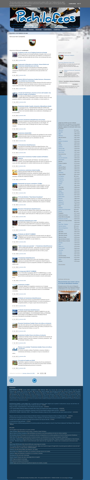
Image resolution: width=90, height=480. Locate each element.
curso (32, 392)
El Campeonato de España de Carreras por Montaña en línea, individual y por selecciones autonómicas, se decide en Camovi (37, 417)
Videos (69, 392)
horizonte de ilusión (27, 391)
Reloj (60, 222)
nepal (75, 397)
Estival (21, 394)
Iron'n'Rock (52, 397)
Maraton (39, 395)
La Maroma (61, 180)
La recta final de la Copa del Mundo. (17, 421)
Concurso (39, 397)
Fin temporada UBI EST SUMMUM (27, 271)
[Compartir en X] (43, 373)
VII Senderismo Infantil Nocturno (26, 145)
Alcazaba (61, 131)
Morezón (61, 198)
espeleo (12, 395)
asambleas (62, 392)
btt (23, 397)
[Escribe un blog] (42, 373)
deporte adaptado (45, 391)
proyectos (22, 395)
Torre (62, 248)
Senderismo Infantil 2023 (24, 133)
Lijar (59, 185)
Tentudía (60, 242)
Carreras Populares (68, 391)
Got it (79, 3)
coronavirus (77, 398)
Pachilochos (69, 395)
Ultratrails (61, 394)
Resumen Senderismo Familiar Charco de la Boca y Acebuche (34, 323)
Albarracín (61, 130)
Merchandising (12, 397)
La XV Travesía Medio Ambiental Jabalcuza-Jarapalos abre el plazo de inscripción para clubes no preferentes (33, 408)
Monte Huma (61, 196)
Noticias (43, 390)
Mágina (60, 191)
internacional (73, 394)
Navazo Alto (61, 204)
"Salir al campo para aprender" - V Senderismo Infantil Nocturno (35, 246)
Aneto (60, 139)
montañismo (33, 390)
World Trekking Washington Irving (50, 394)
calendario (27, 394)
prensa (57, 395)
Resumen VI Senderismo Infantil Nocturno (29, 208)
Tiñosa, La (61, 246)
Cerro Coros (61, 152)
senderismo (60, 389)
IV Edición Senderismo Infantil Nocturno (29, 310)
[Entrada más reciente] (11, 382)
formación (28, 397)
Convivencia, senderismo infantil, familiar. (29, 170)
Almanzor (61, 135)
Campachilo (62, 395)
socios (25, 390)
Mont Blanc (61, 192)
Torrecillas (61, 250)
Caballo (60, 144)
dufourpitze (69, 397)
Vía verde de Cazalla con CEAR (26, 360)
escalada (52, 395)
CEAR (40, 398)
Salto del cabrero (62, 226)
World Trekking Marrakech (22, 392)
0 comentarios (20, 60)
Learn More (72, 3)
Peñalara (61, 207)
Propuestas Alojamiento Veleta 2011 (66, 62)
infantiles (19, 391)
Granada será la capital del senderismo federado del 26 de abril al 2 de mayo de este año (29, 419)
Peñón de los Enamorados (64, 209)
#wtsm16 (28, 395)
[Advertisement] (69, 313)
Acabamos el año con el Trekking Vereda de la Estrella (32, 52)
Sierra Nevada (52, 389)
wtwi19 (36, 398)
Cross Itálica (76, 395)
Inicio (17, 30)
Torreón (60, 252)
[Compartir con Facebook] (45, 373)
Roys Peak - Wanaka (63, 224)
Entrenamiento (46, 397)
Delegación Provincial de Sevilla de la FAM (55, 398)
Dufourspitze (61, 159)
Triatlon (26, 398)
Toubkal (60, 253)
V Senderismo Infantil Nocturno (26, 257)
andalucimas (45, 395)
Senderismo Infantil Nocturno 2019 (27, 220)
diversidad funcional (56, 391)
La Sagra (61, 181)
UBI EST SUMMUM (53, 392)
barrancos (67, 394)
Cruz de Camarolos (63, 157)
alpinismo (44, 392)
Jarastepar (61, 172)
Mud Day (66, 398)
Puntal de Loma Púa (63, 218)
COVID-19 (34, 397)
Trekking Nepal (21, 398)
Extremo (79, 397)
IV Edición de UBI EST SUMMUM (26, 234)
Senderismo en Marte (23, 284)
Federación (34, 395)
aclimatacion (14, 394)
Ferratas (37, 391)
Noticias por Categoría (69, 55)
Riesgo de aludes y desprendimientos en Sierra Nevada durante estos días (26, 406)
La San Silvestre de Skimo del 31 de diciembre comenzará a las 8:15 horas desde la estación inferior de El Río (34, 410)
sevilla (17, 395)
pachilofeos (13, 390)
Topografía (64, 397)
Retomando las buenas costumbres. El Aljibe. (30, 183)
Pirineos (58, 397)
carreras (32, 394)
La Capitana (61, 176)
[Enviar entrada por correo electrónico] (38, 373)
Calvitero (61, 146)
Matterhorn (38, 394)
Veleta (60, 259)
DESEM (44, 398)
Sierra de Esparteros (63, 228)
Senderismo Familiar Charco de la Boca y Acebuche (32, 335)
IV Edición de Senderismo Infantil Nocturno (29, 298)
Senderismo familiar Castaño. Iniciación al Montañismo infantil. (34, 106)
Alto (61, 148)
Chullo (60, 155)
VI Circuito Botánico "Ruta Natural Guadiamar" (30, 197)
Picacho (60, 211)
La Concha (61, 178)
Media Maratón (14, 398)
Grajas (60, 165)
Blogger (71, 477)
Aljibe (60, 133)
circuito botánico (77, 392)
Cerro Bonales (62, 150)
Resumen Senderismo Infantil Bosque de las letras (31, 119)
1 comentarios (21, 179)
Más (25, 60)
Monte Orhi (61, 194)
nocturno (31, 398)
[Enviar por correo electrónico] (40, 373)
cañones (71, 398)
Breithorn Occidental (63, 141)
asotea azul (19, 397)
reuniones (38, 392)
